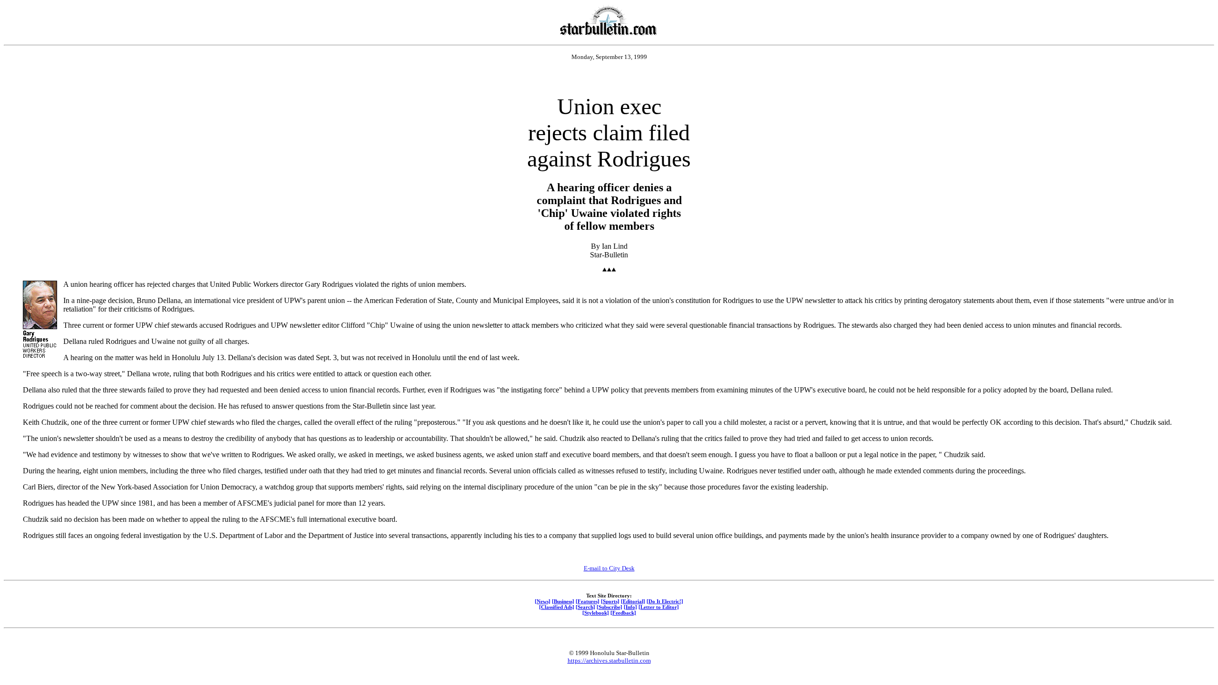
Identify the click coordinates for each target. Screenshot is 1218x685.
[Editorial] (633, 601)
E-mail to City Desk (609, 568)
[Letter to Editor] (658, 607)
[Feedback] (623, 613)
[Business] (563, 601)
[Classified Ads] (556, 607)
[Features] (587, 601)
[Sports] (610, 601)
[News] (542, 601)
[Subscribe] (609, 607)
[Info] (630, 607)
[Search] (585, 607)
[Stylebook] (595, 613)
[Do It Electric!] (665, 601)
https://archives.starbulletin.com (609, 660)
